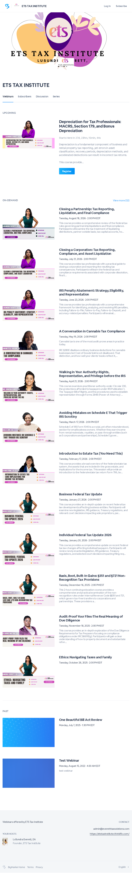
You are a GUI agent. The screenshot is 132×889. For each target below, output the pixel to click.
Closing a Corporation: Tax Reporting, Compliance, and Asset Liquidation (87, 252)
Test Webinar (69, 760)
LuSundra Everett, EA (24, 839)
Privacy (39, 867)
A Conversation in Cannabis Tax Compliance (92, 331)
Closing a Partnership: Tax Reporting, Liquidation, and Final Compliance (87, 211)
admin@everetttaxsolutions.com (111, 828)
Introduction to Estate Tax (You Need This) (91, 453)
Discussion (42, 96)
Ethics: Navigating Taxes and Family (85, 657)
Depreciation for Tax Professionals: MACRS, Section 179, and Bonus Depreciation (90, 126)
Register (66, 171)
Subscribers (24, 96)
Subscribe (121, 6)
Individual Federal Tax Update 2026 (85, 535)
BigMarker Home (16, 867)
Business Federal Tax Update (80, 494)
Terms (30, 867)
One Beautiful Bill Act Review (80, 720)
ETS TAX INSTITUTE (34, 6)
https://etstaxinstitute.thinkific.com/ (109, 833)
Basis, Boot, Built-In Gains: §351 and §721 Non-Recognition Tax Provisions (92, 578)
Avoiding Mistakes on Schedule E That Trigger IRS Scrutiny (93, 415)
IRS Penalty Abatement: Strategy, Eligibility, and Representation (91, 292)
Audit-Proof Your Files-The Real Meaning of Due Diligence (91, 618)
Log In (107, 6)
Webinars (8, 96)
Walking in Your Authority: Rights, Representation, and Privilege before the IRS (92, 374)
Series (56, 96)
